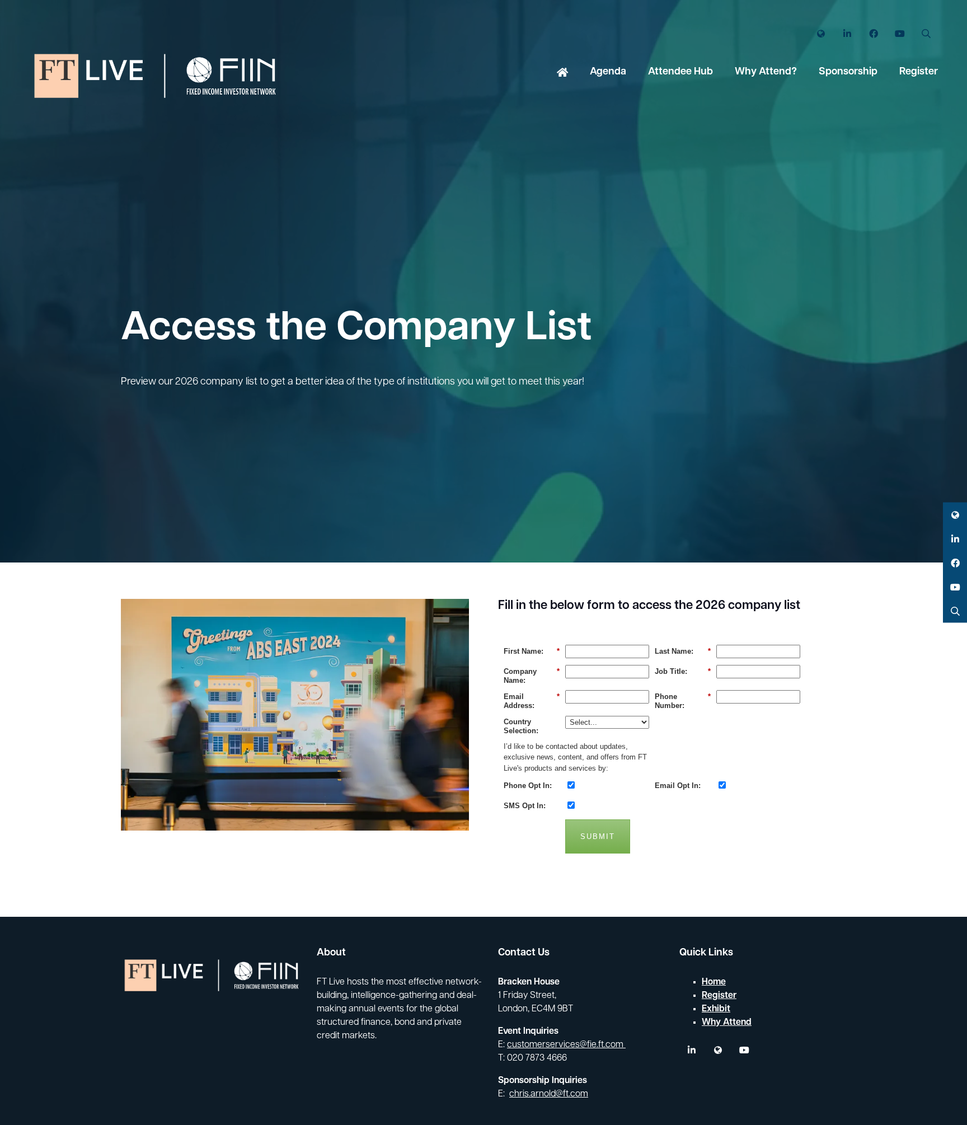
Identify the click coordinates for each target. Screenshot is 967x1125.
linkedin (691, 1050)
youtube (744, 1050)
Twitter (821, 34)
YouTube (900, 34)
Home (562, 73)
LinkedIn (847, 34)
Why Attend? (766, 72)
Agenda (608, 72)
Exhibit (716, 1009)
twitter (718, 1050)
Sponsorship (848, 72)
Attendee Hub (680, 72)
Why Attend (727, 1022)
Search (926, 34)
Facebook (873, 34)
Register (918, 72)
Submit (597, 836)
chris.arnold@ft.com (548, 1094)
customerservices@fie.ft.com (566, 1044)
